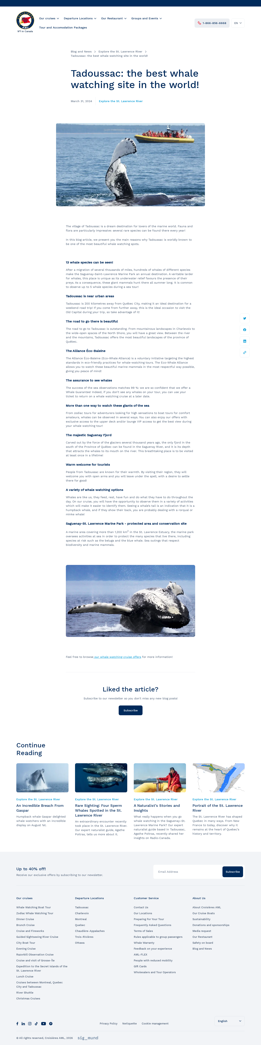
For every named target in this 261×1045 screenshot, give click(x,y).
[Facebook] (17, 1023)
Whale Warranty (144, 942)
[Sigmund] (88, 1038)
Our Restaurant (112, 18)
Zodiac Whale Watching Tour (34, 913)
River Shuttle (24, 992)
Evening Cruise (26, 948)
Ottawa (79, 942)
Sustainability (201, 919)
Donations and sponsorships (210, 925)
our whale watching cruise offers (117, 656)
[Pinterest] (51, 1023)
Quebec (80, 925)
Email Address (168, 871)
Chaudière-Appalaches (90, 931)
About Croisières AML (206, 907)
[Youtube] (44, 1023)
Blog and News (81, 51)
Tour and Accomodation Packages (63, 27)
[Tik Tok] (36, 1023)
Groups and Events (144, 18)
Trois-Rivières (84, 936)
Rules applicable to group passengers (158, 936)
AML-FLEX (140, 954)
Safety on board (202, 942)
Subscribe (131, 710)
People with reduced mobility (153, 960)
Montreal (81, 919)
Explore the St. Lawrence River (120, 51)
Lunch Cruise (24, 976)
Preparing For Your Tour (149, 919)
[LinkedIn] (23, 1023)
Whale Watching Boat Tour (33, 907)
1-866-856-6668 (214, 23)
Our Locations (143, 913)
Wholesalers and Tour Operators (155, 972)
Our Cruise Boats (203, 913)
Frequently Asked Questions (152, 925)
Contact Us (141, 907)
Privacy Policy (108, 1023)
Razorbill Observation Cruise (35, 954)
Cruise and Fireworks (30, 931)
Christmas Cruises (28, 998)
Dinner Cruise (25, 919)
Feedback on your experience (153, 948)
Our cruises (47, 18)
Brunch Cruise (25, 925)
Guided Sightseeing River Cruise (37, 936)
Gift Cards (140, 966)
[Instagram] (30, 1023)
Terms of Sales (143, 931)
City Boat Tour (25, 942)
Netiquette (129, 1023)
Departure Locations (78, 18)
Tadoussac (81, 907)
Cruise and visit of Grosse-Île (35, 960)
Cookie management (155, 1023)
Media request (201, 931)
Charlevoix (82, 913)
